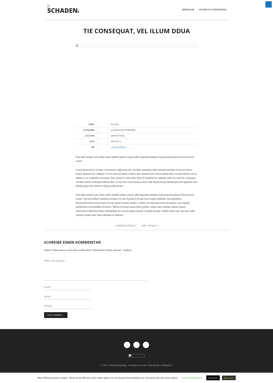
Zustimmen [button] (213, 377)
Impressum (188, 9)
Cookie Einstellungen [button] (191, 377)
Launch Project (119, 147)
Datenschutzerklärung (213, 9)
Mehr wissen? (229, 378)
